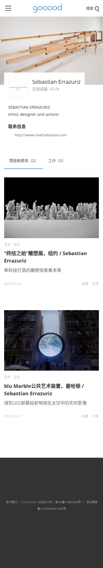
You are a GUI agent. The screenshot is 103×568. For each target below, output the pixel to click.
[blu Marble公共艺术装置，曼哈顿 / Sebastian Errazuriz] (51, 340)
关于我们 (11, 502)
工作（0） (57, 160)
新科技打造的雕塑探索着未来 (32, 270)
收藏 (85, 283)
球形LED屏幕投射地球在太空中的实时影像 (45, 403)
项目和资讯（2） (23, 160)
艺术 (7, 244)
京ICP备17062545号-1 (69, 502)
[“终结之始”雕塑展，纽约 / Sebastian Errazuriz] (51, 207)
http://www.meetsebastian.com (41, 134)
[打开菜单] (8, 8)
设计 (16, 244)
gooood (49, 8)
